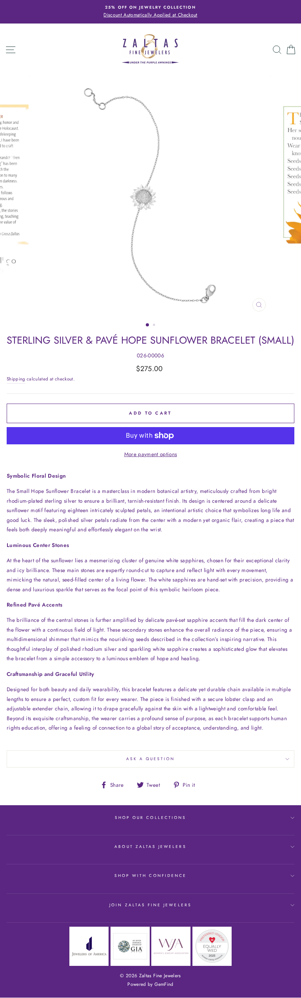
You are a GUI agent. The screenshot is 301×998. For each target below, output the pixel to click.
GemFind (163, 984)
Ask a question (150, 759)
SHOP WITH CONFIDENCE (150, 875)
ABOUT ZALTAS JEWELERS (150, 846)
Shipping (16, 379)
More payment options (150, 454)
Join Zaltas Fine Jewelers (150, 905)
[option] (150, 12)
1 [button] (148, 325)
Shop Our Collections (150, 817)
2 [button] (155, 326)
